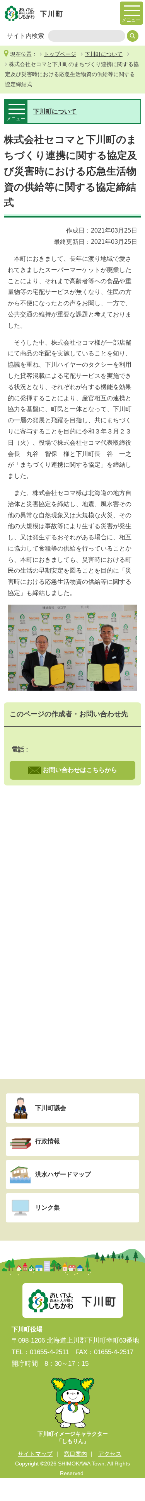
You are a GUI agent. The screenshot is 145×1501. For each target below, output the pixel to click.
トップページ (60, 54)
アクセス (109, 1453)
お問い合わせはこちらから (80, 770)
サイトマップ (35, 1453)
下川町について (104, 54)
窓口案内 (75, 1453)
